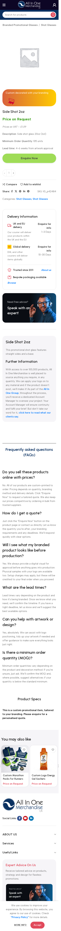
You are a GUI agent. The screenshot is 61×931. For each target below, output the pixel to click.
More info (20, 925)
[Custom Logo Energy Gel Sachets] (43, 759)
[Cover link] (29, 308)
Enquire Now (29, 158)
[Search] (53, 14)
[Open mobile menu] (4, 5)
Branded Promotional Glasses (20, 25)
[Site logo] (29, 4)
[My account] (54, 5)
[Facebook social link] (12, 191)
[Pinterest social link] (20, 191)
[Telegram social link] (28, 191)
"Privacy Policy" (20, 917)
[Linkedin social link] (24, 191)
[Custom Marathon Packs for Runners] (14, 759)
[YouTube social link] (25, 818)
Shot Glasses (48, 25)
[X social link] (16, 191)
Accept (37, 925)
